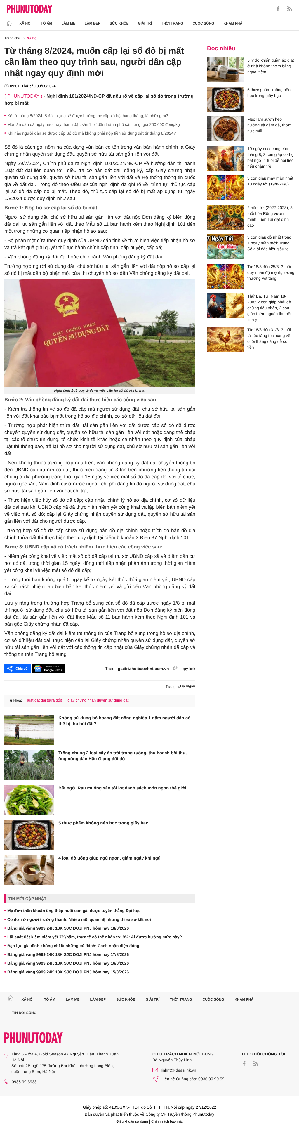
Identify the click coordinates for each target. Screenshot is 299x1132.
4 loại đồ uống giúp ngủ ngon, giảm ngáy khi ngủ (109, 858)
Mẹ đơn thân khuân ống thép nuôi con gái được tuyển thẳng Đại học (73, 910)
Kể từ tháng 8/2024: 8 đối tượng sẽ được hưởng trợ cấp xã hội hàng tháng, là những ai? (87, 115)
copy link (187, 668)
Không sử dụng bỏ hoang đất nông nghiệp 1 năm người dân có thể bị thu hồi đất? (124, 721)
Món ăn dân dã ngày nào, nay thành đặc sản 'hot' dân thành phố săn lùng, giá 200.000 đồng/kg (93, 124)
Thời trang (172, 23)
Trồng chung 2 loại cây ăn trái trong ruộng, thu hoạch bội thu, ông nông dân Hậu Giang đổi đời (122, 756)
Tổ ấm (46, 23)
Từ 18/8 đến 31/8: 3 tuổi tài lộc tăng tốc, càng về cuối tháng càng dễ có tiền (269, 338)
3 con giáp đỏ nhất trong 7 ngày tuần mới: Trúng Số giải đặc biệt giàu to (269, 243)
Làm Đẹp (92, 23)
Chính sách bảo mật (166, 1121)
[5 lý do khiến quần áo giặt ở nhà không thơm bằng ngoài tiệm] (225, 69)
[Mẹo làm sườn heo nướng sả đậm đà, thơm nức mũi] (225, 128)
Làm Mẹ (68, 23)
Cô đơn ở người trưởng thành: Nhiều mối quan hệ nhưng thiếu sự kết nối (79, 919)
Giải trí (145, 23)
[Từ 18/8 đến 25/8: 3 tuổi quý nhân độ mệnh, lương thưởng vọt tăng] (225, 276)
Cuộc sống (203, 23)
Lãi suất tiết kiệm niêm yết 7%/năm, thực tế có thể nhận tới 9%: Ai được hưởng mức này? (94, 937)
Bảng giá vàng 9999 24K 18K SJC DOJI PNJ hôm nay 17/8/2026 (68, 954)
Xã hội (26, 23)
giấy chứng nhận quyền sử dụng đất (97, 700)
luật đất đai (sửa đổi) (44, 700)
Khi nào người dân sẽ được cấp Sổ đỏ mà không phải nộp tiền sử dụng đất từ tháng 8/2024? (91, 133)
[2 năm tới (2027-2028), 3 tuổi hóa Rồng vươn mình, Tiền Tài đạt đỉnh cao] (225, 217)
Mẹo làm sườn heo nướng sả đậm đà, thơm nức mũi (269, 125)
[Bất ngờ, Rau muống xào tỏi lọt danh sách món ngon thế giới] (29, 800)
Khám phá (232, 23)
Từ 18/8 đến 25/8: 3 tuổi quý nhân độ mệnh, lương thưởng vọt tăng (270, 272)
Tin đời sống (24, 1013)
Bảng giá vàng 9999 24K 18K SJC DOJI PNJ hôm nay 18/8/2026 (68, 928)
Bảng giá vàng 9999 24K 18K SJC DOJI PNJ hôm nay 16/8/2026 (68, 963)
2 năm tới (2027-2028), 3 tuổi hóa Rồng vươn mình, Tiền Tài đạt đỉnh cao (270, 216)
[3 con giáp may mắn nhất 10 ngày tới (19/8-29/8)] (225, 187)
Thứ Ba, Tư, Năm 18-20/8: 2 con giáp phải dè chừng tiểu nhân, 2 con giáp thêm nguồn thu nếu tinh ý (270, 308)
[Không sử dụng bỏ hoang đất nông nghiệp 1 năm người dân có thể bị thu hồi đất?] (29, 730)
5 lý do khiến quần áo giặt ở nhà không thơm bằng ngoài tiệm (270, 66)
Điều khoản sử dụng (132, 1121)
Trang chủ (12, 38)
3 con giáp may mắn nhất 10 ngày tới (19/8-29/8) (270, 181)
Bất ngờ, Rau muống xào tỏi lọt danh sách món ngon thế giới (122, 788)
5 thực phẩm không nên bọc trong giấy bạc (103, 823)
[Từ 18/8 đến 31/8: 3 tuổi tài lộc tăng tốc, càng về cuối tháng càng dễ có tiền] (225, 339)
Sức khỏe (119, 23)
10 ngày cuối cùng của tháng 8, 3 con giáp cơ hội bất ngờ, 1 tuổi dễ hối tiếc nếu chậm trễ (271, 157)
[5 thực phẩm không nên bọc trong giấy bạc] (29, 835)
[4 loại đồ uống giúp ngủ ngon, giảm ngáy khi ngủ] (29, 870)
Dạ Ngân (187, 686)
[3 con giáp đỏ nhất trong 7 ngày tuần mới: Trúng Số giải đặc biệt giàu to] (225, 246)
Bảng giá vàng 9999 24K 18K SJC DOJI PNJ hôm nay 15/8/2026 (68, 972)
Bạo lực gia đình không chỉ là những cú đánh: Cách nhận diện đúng (73, 945)
